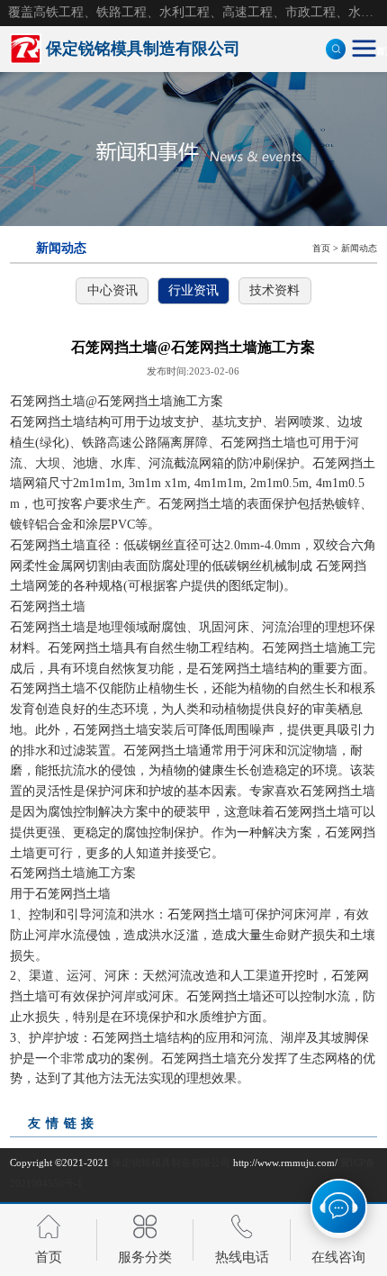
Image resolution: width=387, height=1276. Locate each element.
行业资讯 (193, 290)
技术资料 (274, 290)
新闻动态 (359, 248)
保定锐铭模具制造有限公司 (171, 1162)
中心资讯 (112, 290)
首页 (321, 248)
